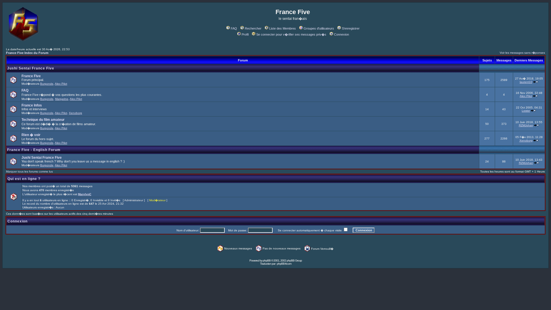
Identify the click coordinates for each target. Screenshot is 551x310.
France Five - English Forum (34, 150)
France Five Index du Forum (27, 53)
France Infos (32, 105)
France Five (31, 76)
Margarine (61, 98)
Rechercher (253, 28)
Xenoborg (75, 113)
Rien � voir (31, 135)
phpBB (267, 260)
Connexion (341, 34)
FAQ (234, 28)
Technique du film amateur (43, 120)
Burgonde (46, 83)
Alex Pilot (61, 83)
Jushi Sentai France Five (30, 68)
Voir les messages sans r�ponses (522, 52)
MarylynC (84, 194)
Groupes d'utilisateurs (319, 28)
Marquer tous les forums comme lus (29, 171)
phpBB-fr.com (284, 263)
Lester (526, 110)
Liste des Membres (282, 28)
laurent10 (526, 82)
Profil (245, 34)
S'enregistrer (351, 28)
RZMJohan (526, 125)
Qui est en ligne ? (23, 179)
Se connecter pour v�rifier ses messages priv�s (291, 34)
